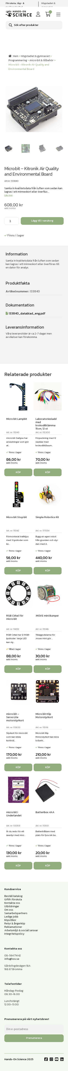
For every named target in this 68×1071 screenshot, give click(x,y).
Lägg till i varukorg (42, 221)
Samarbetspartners (15, 913)
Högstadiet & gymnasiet (48, 5)
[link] (49, 14)
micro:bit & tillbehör (41, 60)
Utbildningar (11, 906)
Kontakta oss (12, 903)
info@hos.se (11, 959)
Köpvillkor (10, 920)
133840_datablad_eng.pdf (27, 313)
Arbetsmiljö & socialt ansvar (21, 930)
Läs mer (8, 195)
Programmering (17, 60)
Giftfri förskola (13, 899)
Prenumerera (34, 1038)
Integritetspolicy (14, 934)
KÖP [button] (18, 472)
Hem (15, 56)
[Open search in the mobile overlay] (34, 25)
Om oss (8, 910)
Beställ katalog (13, 896)
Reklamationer (13, 927)
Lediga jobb (11, 917)
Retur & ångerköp (14, 923)
